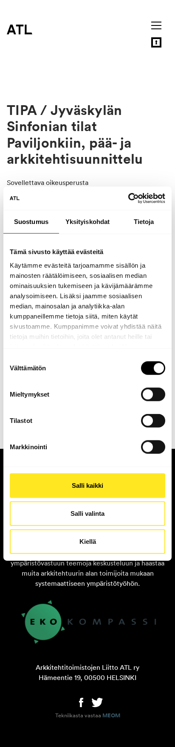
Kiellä (87, 541)
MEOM (111, 715)
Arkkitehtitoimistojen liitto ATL (19, 29)
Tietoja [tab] (144, 221)
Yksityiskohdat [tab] (87, 221)
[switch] (153, 394)
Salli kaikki (87, 485)
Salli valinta (87, 513)
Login (156, 42)
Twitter (97, 701)
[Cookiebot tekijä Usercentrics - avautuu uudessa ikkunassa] (128, 198)
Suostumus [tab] (31, 221)
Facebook (81, 701)
